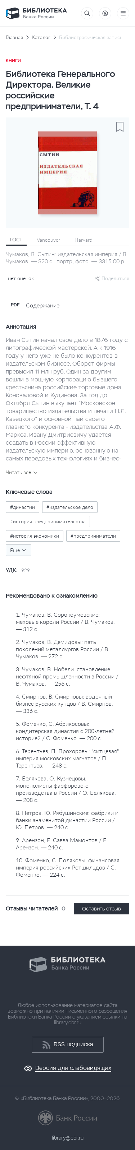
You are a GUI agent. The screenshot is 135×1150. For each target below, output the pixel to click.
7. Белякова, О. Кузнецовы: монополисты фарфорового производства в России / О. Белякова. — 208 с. (66, 789)
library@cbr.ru (68, 1138)
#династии (22, 507)
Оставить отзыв (101, 908)
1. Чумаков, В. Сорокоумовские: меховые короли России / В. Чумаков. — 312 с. (65, 621)
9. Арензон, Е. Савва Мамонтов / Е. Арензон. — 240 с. (62, 843)
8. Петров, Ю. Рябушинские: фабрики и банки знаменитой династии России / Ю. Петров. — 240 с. (67, 819)
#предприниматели (93, 536)
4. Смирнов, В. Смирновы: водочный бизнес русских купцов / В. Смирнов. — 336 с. (64, 703)
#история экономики (34, 536)
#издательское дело (69, 507)
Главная (14, 37)
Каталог (41, 37)
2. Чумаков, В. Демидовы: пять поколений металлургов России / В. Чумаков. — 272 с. (62, 648)
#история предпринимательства (48, 521)
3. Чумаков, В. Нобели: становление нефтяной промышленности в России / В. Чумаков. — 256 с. (67, 676)
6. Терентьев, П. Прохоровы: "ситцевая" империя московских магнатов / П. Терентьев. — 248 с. (67, 758)
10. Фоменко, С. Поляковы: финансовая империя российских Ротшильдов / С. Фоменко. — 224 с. (68, 867)
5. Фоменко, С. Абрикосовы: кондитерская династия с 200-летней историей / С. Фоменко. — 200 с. (65, 730)
